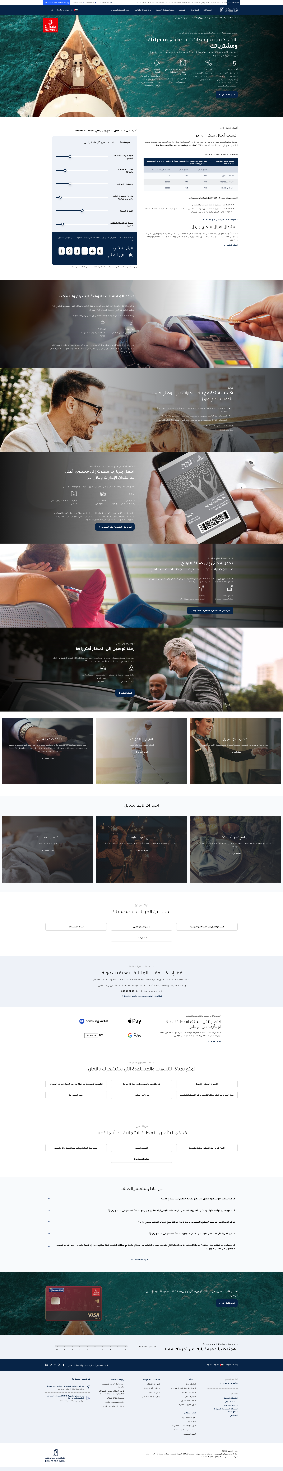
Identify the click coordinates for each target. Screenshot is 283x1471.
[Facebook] (63, 1365)
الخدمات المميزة (222, 2)
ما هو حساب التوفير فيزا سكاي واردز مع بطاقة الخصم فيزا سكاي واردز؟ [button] (198, 1198)
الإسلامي (234, 1415)
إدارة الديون (191, 1421)
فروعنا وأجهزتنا (77, 2)
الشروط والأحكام (153, 1384)
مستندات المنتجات (151, 1379)
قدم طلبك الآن (228, 94)
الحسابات (207, 10)
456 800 (120, 351)
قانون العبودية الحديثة (187, 1405)
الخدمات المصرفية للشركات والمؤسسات (177, 2)
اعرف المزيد (126, 693)
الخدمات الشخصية (233, 2)
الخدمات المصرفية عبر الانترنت (57, 2)
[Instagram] (51, 1365)
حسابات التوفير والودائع (204, 18)
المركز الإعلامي (190, 1396)
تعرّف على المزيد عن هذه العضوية (116, 527)
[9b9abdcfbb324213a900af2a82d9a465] (227, 10)
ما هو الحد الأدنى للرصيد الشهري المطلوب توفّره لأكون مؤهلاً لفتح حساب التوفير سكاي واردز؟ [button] (186, 1221)
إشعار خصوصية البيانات (114, 1402)
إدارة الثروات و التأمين (142, 10)
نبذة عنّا (139, 2)
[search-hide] (52, 10)
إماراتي (203, 2)
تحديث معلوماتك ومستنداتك (184, 1430)
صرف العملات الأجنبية (165, 10)
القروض (182, 10)
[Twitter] (59, 1365)
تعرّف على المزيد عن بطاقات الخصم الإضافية (143, 996)
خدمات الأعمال (195, 2)
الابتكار (144, 2)
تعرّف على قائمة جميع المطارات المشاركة (212, 610)
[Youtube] (55, 1365)
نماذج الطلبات (154, 1392)
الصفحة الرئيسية (231, 18)
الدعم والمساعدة (189, 1434)
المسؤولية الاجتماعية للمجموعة (183, 1388)
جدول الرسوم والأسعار (151, 1396)
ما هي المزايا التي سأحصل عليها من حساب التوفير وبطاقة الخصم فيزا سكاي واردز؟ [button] (192, 1233)
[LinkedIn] (46, 1365)
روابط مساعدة (117, 1379)
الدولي (149, 2)
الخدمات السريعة (104, 2)
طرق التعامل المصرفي (119, 10)
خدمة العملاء (90, 2)
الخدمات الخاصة (211, 2)
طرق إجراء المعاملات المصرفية (184, 1426)
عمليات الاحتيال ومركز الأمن (113, 1406)
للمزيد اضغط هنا (141, 1259)
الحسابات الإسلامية (158, 2)
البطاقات (195, 10)
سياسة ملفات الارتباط (115, 1398)
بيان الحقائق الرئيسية (152, 1388)
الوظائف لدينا (191, 1384)
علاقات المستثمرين (188, 1400)
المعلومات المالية (189, 1392)
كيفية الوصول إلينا (189, 1417)
